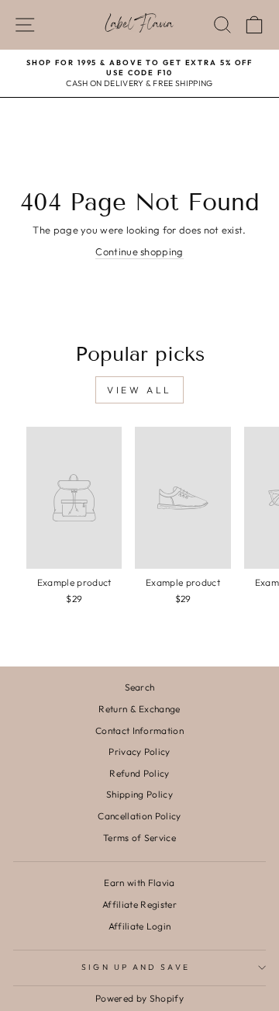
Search (140, 687)
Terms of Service (139, 837)
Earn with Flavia (139, 882)
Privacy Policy (139, 751)
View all (139, 390)
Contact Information (139, 730)
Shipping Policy (139, 794)
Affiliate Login (139, 926)
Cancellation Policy (139, 816)
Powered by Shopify (139, 998)
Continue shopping (139, 251)
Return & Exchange (139, 709)
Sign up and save (135, 967)
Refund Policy (139, 773)
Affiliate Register (139, 904)
